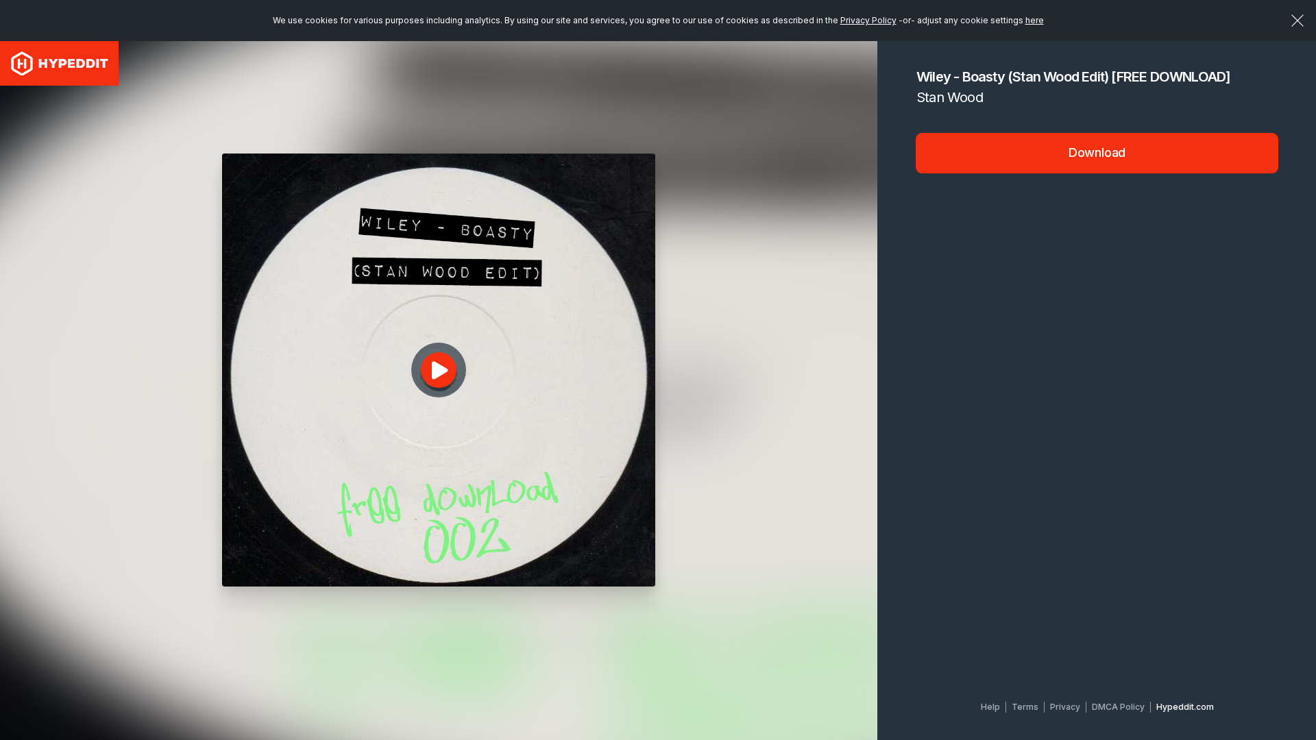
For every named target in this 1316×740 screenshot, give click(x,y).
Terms (1025, 707)
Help (990, 707)
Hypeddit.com (1185, 707)
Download (1097, 152)
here (1034, 20)
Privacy (1065, 707)
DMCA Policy (1118, 707)
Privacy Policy (868, 20)
